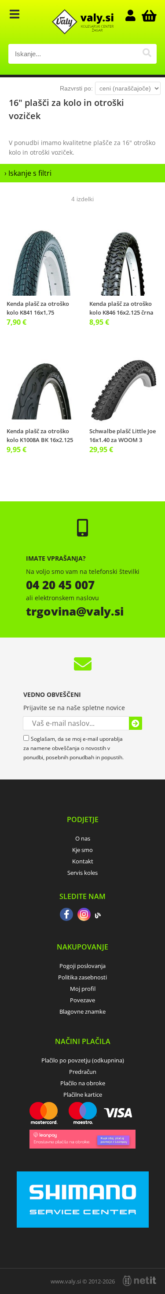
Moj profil (82, 989)
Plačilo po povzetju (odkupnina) (82, 1060)
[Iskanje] (147, 54)
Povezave (82, 1000)
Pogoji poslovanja (82, 966)
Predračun (82, 1072)
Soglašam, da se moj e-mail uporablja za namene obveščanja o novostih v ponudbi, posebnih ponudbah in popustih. (73, 748)
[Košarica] (148, 15)
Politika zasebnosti (82, 977)
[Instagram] (84, 915)
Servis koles (82, 873)
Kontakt (82, 861)
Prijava (134, 15)
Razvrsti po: (76, 88)
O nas (82, 838)
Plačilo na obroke (82, 1083)
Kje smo (82, 850)
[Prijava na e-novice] (135, 723)
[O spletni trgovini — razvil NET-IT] (139, 1281)
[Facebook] (66, 915)
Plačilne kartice (82, 1094)
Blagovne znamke (82, 1011)
